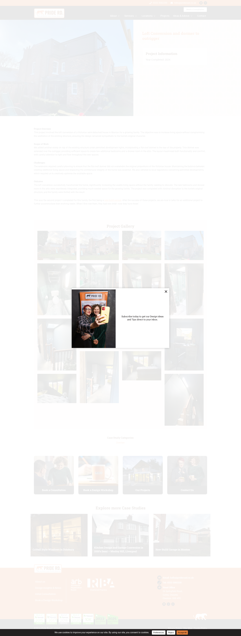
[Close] (166, 291)
